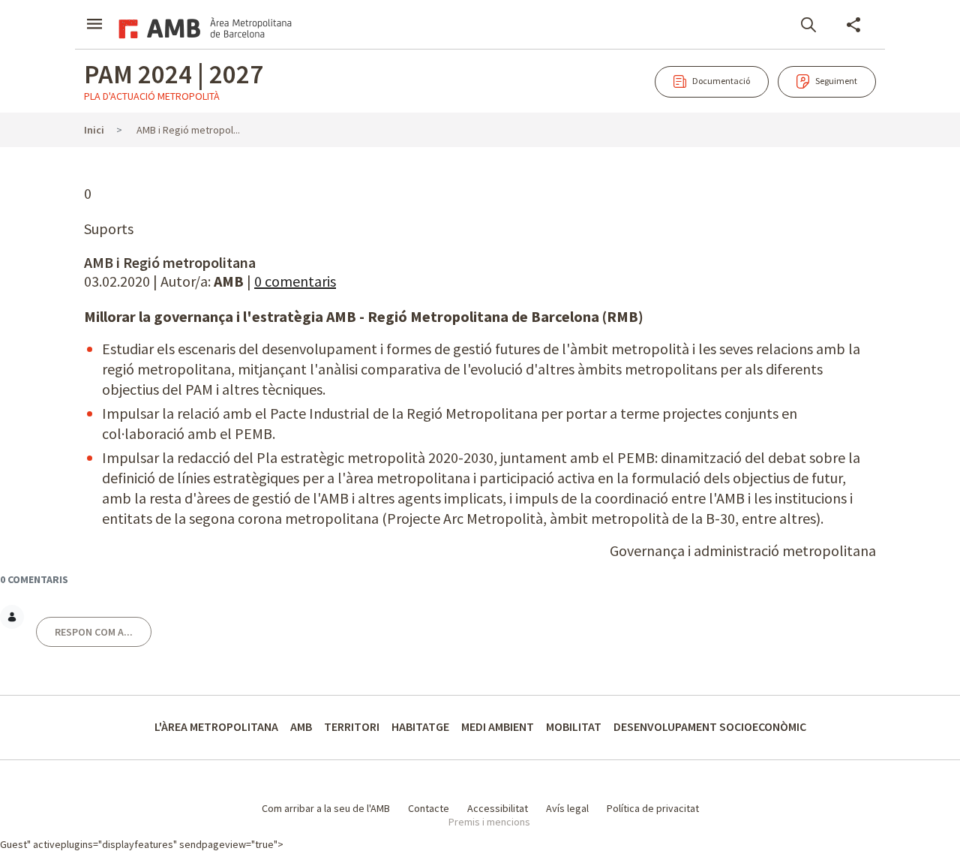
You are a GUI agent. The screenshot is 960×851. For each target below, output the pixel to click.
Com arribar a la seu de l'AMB (326, 808)
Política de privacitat (653, 808)
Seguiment (817, 80)
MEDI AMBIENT (497, 726)
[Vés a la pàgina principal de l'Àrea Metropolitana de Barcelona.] (202, 26)
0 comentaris (295, 281)
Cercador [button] (808, 25)
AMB (301, 726)
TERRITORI (352, 726)
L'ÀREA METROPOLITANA (216, 726)
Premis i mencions (489, 821)
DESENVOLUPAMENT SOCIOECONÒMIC (710, 726)
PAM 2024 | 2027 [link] (173, 74)
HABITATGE (420, 726)
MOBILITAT (574, 726)
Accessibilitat (497, 808)
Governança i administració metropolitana (743, 550)
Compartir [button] (853, 25)
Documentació (702, 80)
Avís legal (567, 808)
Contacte (428, 808)
